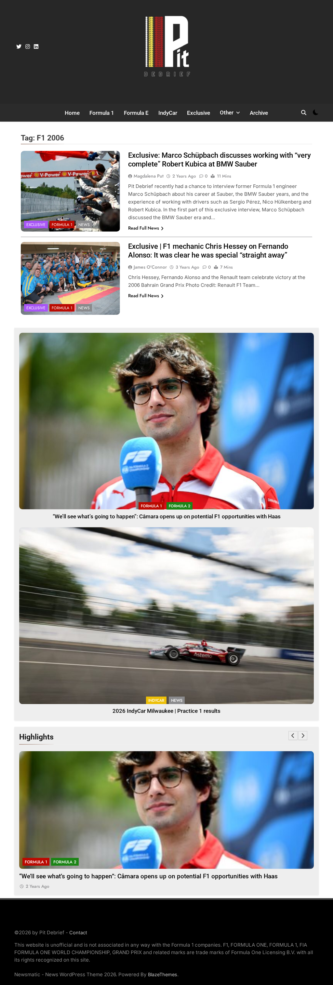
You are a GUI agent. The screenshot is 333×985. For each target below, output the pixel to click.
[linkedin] (36, 47)
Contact (78, 932)
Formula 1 (101, 113)
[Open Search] (303, 112)
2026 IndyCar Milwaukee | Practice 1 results (166, 711)
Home (72, 113)
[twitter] (18, 47)
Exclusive (198, 113)
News (84, 225)
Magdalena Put (149, 176)
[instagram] (27, 47)
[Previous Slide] (293, 735)
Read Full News (143, 228)
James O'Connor (150, 267)
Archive (259, 113)
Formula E (136, 113)
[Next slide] (302, 735)
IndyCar (167, 113)
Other (226, 112)
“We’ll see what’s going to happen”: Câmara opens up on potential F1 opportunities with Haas (167, 516)
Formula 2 (179, 506)
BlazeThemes (162, 974)
